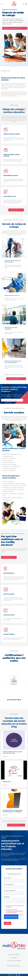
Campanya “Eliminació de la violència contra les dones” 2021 (12, 752)
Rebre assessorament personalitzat (12, 28)
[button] (7, 699)
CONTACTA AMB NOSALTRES (10, 400)
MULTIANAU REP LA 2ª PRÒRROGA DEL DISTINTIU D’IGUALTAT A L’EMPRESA (13, 811)
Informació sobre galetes (14, 960)
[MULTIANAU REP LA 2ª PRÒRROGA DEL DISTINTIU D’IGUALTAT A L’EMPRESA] (14, 798)
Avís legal (14, 957)
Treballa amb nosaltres (14, 965)
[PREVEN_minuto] (14, 770)
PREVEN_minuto (7, 781)
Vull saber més (14, 209)
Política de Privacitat (14, 954)
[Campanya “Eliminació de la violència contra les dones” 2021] (14, 740)
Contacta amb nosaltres (14, 378)
